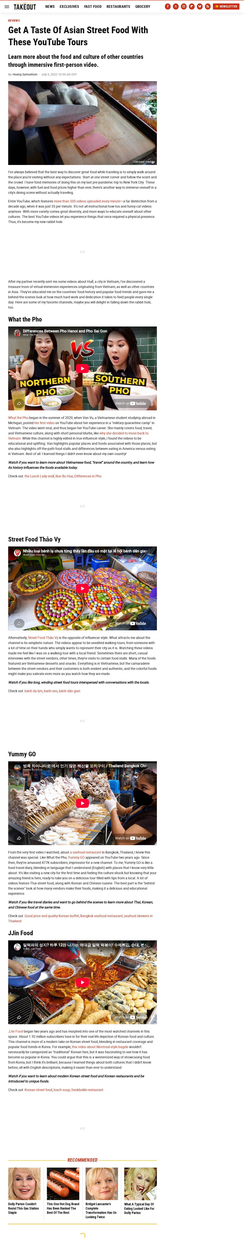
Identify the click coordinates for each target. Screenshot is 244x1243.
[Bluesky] (200, 6)
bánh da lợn (34, 691)
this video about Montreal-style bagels (100, 1047)
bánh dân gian (69, 691)
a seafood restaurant (85, 852)
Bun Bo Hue (64, 476)
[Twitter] (176, 6)
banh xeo (51, 691)
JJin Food (15, 1031)
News (50, 6)
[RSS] (208, 6)
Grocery (142, 6)
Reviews (14, 20)
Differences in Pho (87, 476)
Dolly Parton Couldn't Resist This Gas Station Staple (23, 1208)
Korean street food (38, 1090)
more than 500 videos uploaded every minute (87, 201)
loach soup (62, 1090)
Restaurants (118, 6)
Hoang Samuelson (25, 74)
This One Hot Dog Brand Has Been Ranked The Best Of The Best (63, 1208)
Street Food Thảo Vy (43, 638)
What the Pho (18, 418)
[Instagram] (184, 6)
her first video (44, 423)
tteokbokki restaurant (87, 1090)
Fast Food (93, 6)
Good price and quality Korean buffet (52, 916)
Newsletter (228, 6)
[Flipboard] (192, 6)
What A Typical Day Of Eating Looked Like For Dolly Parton (139, 1208)
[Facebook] (168, 6)
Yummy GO (76, 857)
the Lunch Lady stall (39, 476)
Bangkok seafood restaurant (101, 916)
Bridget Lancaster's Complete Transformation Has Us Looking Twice (101, 1210)
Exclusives (69, 6)
